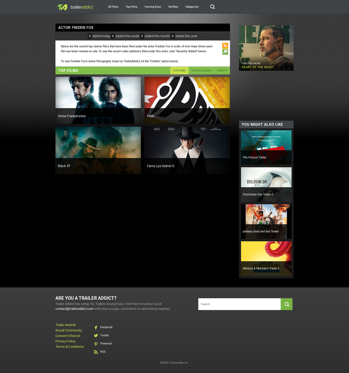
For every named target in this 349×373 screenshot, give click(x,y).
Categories (192, 6)
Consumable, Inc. (178, 362)
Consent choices (68, 336)
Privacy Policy (65, 341)
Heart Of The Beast (258, 67)
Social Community (68, 330)
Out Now (173, 6)
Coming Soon (153, 6)
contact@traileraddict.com (74, 309)
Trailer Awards (65, 325)
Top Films (131, 6)
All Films (113, 6)
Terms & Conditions (69, 347)
